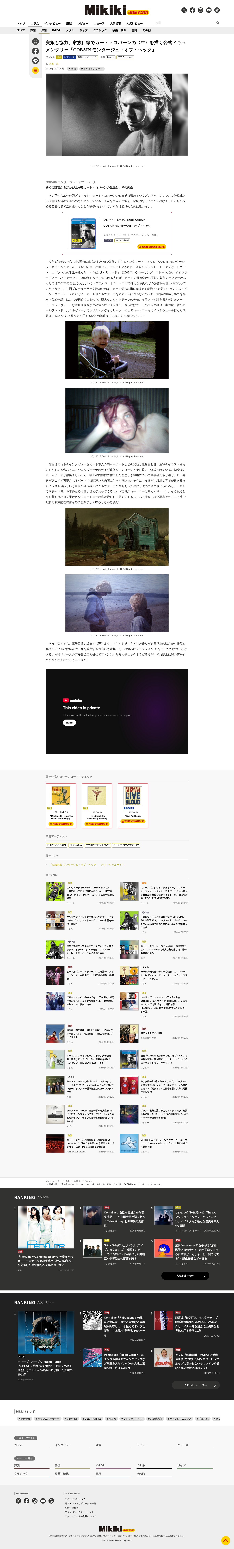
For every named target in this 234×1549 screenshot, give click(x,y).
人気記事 (115, 23)
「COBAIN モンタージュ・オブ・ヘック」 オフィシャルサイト (87, 864)
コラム (35, 23)
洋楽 (44, 30)
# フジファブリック (132, 1418)
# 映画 (72, 68)
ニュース (99, 23)
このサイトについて (75, 1499)
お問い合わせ (71, 1508)
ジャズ (84, 30)
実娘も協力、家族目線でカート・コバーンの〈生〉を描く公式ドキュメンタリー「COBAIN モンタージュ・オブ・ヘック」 (105, 1184)
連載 (69, 23)
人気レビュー (134, 23)
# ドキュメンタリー (92, 68)
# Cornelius (71, 1418)
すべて (21, 30)
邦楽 (33, 30)
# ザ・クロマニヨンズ (179, 1418)
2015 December (125, 57)
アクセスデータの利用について (80, 1516)
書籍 (134, 30)
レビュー (82, 23)
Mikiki (48, 1181)
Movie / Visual (122, 240)
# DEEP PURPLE (92, 1418)
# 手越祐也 (202, 1418)
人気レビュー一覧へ (195, 1385)
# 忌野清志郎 (155, 1418)
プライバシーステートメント (79, 1512)
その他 (147, 30)
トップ (21, 23)
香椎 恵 (54, 63)
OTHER (108, 240)
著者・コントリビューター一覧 (80, 1503)
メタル (70, 30)
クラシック (100, 30)
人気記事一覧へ (185, 1275)
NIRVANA (76, 845)
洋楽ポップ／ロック (87, 57)
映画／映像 (119, 30)
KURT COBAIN (56, 845)
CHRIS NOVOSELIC (126, 845)
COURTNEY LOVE (98, 845)
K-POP (56, 30)
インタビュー (52, 23)
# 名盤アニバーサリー (47, 1418)
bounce (110, 57)
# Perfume (24, 1418)
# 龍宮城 (111, 1418)
